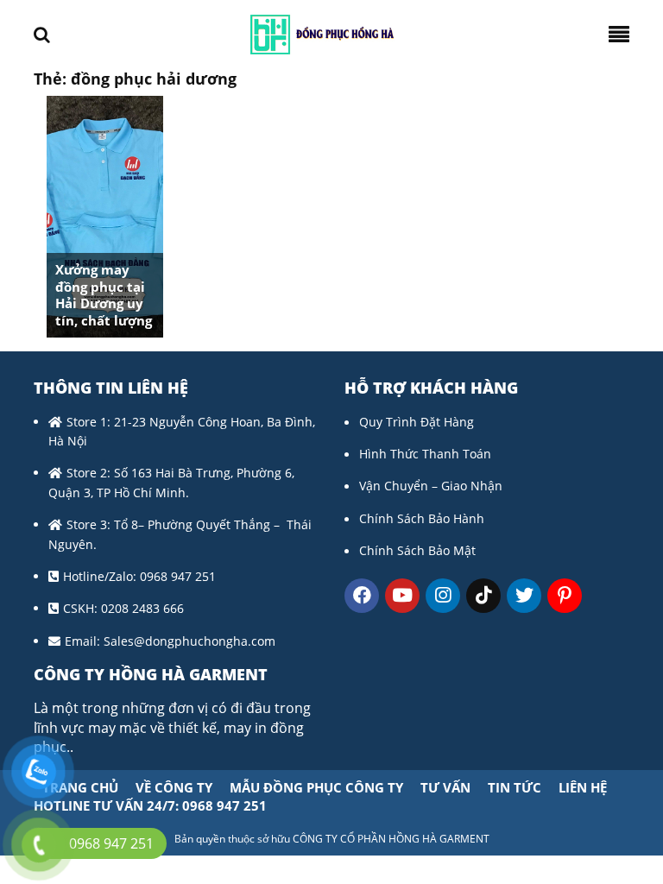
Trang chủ (80, 787)
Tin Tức (514, 787)
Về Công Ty (174, 787)
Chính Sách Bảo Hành (421, 518)
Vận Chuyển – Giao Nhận (430, 485)
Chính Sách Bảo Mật (417, 550)
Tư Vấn (445, 787)
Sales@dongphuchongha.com (189, 641)
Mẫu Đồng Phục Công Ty (316, 787)
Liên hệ (583, 787)
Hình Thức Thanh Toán (425, 453)
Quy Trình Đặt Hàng (416, 422)
